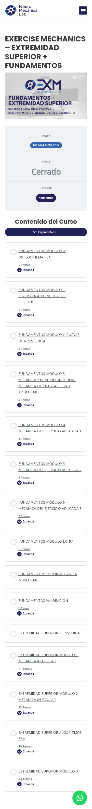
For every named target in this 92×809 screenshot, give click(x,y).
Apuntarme (46, 198)
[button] (83, 10)
